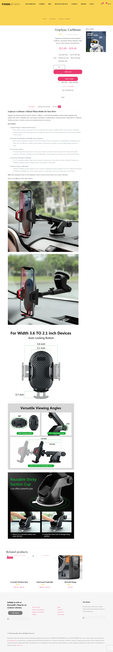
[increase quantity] (63, 67)
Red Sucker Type (63, 61)
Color (55, 58)
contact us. (20, 645)
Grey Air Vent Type (75, 54)
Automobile (52, 19)
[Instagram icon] (101, 649)
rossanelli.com (13, 640)
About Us (60, 609)
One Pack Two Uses (64, 58)
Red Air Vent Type (75, 58)
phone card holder (73, 82)
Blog (59, 607)
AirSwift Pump (70, 582)
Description (32, 106)
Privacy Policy (36, 607)
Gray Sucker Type (63, 54)
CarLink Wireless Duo (19, 582)
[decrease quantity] (55, 67)
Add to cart (67, 72)
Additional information (44, 106)
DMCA (34, 614)
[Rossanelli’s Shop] (11, 4)
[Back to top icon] (104, 648)
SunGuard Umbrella (44, 582)
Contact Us (61, 612)
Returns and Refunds (38, 612)
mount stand (64, 82)
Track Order (61, 614)
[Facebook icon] (99, 649)
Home (44, 19)
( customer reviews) (72, 34)
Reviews (56, 106)
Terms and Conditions (38, 609)
